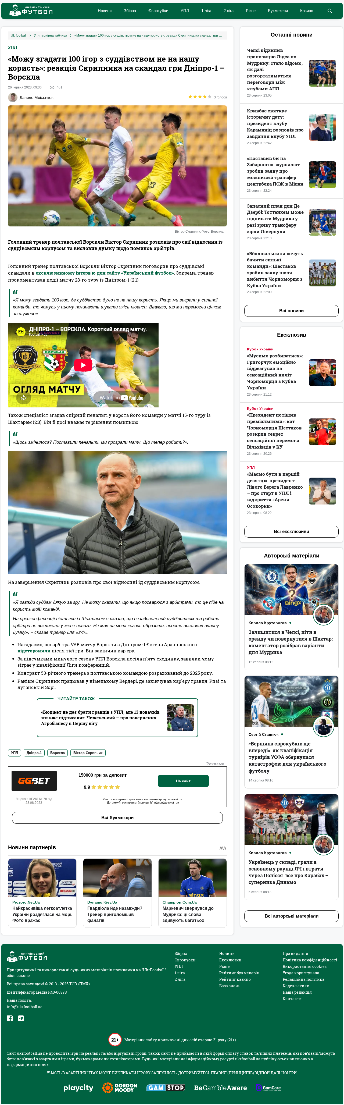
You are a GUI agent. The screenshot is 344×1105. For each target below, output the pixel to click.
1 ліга (206, 10)
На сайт (183, 781)
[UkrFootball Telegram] (21, 1018)
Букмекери (278, 10)
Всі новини (291, 310)
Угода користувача (301, 972)
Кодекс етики (296, 985)
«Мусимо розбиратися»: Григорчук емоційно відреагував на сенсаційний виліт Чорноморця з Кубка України (275, 372)
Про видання (295, 953)
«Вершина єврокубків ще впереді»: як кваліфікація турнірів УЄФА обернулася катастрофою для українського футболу (287, 757)
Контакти (292, 998)
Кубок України (260, 349)
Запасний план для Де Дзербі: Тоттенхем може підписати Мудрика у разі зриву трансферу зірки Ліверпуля (275, 218)
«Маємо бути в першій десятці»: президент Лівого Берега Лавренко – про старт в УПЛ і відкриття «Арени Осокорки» (275, 490)
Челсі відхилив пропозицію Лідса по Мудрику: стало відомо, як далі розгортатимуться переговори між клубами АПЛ (275, 69)
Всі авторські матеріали (291, 916)
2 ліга (229, 10)
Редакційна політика (303, 979)
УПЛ (185, 10)
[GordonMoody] (119, 1088)
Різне (251, 10)
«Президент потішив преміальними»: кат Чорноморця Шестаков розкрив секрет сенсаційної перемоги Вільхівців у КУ (274, 431)
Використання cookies (305, 966)
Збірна (130, 10)
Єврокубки (158, 10)
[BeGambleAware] (220, 1088)
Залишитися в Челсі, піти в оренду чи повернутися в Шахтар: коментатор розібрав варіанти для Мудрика (291, 642)
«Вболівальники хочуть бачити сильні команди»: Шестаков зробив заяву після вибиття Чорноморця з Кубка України (275, 269)
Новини (105, 10)
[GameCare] (268, 1088)
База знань (229, 985)
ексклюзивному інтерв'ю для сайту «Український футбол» (105, 273)
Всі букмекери (117, 817)
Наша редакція (297, 992)
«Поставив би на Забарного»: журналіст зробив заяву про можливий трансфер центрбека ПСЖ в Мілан (275, 171)
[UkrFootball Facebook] (10, 1018)
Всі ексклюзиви (291, 531)
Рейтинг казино (235, 979)
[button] (329, 10)
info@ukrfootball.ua (24, 1006)
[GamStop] (165, 1088)
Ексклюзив (230, 959)
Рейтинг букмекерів (239, 972)
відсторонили (34, 651)
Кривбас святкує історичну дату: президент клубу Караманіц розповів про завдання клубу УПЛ (275, 123)
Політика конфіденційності (310, 959)
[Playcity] (78, 1088)
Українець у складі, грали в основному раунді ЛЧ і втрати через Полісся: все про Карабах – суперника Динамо (288, 872)
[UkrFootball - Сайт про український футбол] (28, 10)
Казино (306, 10)
